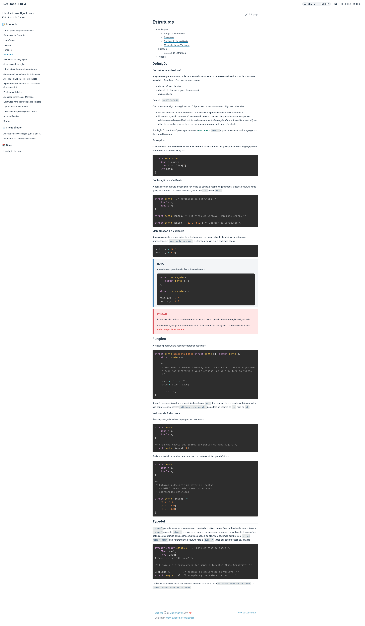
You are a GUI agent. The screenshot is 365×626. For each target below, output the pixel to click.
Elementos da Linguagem (15, 59)
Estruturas (8, 54)
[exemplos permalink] (151, 140)
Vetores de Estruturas (175, 53)
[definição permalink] (151, 64)
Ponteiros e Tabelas (12, 92)
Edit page (253, 14)
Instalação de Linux (12, 151)
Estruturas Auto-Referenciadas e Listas (22, 102)
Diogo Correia (176, 612)
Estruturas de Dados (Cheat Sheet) (19, 138)
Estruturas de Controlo (14, 35)
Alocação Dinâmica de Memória (18, 97)
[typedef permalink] (151, 521)
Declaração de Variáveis (176, 41)
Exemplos (169, 37)
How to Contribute (247, 612)
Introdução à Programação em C (19, 30)
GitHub (356, 4)
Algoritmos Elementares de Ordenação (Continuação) (21, 85)
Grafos (6, 121)
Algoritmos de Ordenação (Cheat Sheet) (22, 133)
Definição (163, 29)
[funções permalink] (151, 339)
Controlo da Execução (14, 64)
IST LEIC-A (345, 4)
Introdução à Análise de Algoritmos (20, 69)
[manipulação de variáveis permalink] (151, 231)
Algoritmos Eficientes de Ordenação (20, 79)
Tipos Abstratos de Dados (15, 106)
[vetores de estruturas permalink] (151, 413)
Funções (7, 50)
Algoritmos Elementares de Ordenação (21, 74)
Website (159, 612)
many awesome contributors (180, 617)
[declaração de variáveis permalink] (151, 180)
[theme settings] (336, 4)
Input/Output (9, 40)
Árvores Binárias (11, 116)
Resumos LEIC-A (14, 4)
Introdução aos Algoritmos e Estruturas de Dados (18, 15)
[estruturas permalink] (151, 22)
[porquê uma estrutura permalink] (151, 70)
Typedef (162, 56)
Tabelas (7, 45)
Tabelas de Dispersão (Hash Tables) (20, 111)
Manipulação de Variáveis (176, 45)
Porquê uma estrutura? (175, 33)
